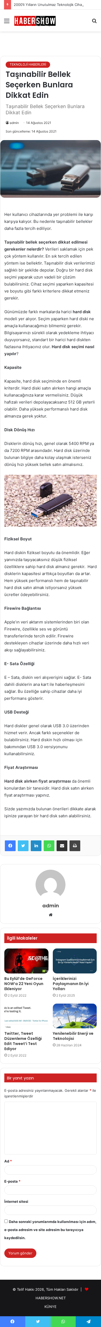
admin (14, 123)
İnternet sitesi (16, 1201)
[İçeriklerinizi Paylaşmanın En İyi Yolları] (75, 960)
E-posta (12, 1181)
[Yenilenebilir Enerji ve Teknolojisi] (75, 1016)
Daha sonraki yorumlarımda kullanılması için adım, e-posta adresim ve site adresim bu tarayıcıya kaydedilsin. (50, 1229)
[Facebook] (10, 845)
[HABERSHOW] (35, 20)
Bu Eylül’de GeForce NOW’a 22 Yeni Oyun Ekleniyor (23, 983)
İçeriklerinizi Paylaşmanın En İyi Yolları (71, 983)
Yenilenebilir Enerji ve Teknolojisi (73, 1036)
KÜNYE (50, 1306)
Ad (8, 1161)
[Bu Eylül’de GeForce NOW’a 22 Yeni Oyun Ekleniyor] (26, 960)
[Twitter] (23, 845)
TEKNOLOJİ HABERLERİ (28, 64)
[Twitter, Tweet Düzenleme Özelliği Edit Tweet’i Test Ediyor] (26, 1016)
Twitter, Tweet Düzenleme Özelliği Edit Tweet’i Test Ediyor (23, 1041)
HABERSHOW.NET (51, 1298)
